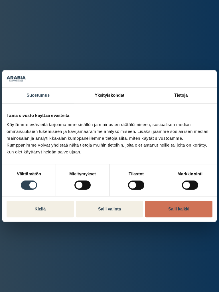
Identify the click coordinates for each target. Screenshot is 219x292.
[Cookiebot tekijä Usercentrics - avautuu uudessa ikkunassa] (187, 78)
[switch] (82, 185)
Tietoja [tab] (181, 95)
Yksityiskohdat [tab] (109, 95)
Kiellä (40, 208)
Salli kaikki (178, 208)
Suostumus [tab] (38, 95)
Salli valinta (109, 208)
